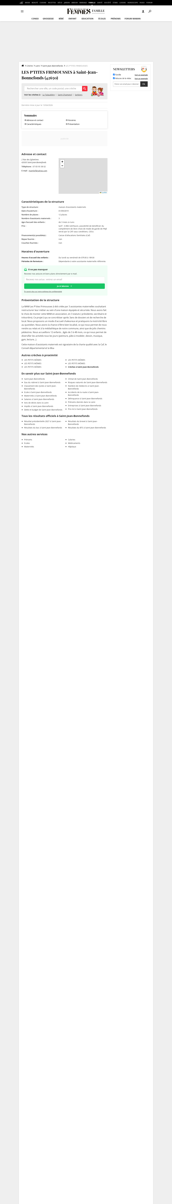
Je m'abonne (63, 286)
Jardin (67, 2)
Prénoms (116, 18)
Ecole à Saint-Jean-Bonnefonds (38, 392)
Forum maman (133, 18)
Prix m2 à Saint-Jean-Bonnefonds (83, 409)
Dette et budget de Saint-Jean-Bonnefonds (43, 409)
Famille (92, 2)
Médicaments (74, 443)
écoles (102, 18)
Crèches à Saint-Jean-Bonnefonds (83, 367)
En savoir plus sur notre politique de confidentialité (43, 291)
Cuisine (43, 2)
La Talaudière (48, 94)
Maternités (29, 446)
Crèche (29, 66)
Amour (74, 2)
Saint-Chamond (65, 94)
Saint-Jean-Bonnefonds (52, 66)
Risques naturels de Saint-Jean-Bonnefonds (87, 382)
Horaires (72, 120)
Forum (149, 2)
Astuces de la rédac (123, 78)
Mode (27, 2)
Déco (60, 2)
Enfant (72, 18)
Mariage (83, 2)
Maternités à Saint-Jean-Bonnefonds (40, 395)
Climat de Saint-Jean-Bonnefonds (83, 379)
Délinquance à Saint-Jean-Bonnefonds (85, 398)
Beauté (35, 2)
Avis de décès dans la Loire (36, 402)
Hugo (142, 2)
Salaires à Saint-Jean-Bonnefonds (39, 399)
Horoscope (133, 2)
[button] (62, 162)
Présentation (74, 124)
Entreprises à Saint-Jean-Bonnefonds (84, 405)
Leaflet (104, 192)
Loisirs (122, 2)
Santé (99, 2)
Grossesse (48, 18)
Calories (71, 439)
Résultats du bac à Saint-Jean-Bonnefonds (43, 427)
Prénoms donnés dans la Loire (81, 402)
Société (107, 2)
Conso (35, 18)
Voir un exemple (141, 75)
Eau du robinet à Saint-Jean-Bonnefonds (42, 382)
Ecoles (27, 443)
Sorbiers (78, 94)
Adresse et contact (34, 120)
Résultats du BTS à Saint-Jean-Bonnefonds (87, 427)
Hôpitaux (72, 446)
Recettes (52, 2)
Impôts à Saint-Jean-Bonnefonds (38, 406)
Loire (37, 66)
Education (87, 18)
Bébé (61, 18)
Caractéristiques (33, 124)
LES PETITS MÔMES (32, 360)
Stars (115, 2)
